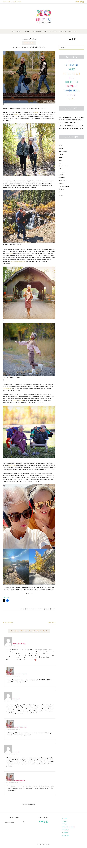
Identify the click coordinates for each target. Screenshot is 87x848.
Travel (19, 1)
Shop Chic (72, 31)
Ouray (11, 253)
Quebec (16, 114)
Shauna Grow (18, 674)
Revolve (61, 183)
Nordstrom (62, 177)
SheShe (36, 112)
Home (13, 31)
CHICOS (14, 400)
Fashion (5, 1)
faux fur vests (12, 465)
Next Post (51, 622)
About (19, 31)
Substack (53, 31)
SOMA (21, 400)
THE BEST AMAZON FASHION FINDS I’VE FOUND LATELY (71, 125)
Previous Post (9, 622)
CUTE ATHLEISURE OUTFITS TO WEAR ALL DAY (71, 120)
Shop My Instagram (39, 31)
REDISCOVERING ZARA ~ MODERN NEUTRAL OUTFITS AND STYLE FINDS (71, 128)
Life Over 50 (12, 1)
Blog (27, 31)
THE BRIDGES (7, 388)
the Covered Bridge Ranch (18, 261)
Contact (62, 31)
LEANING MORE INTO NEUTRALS (69, 123)
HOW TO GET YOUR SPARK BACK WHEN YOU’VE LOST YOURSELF (71, 117)
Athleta (61, 145)
